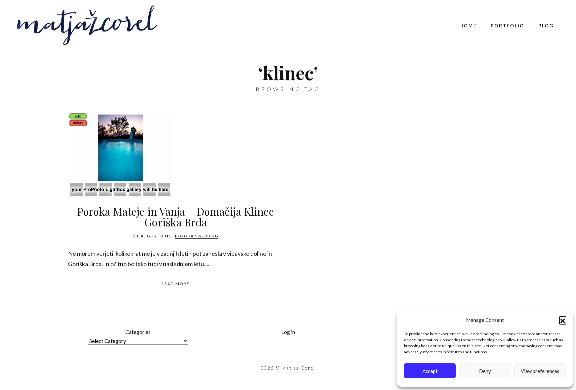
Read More (175, 283)
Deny (485, 371)
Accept (430, 371)
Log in (288, 332)
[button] (562, 320)
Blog (546, 25)
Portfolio (507, 25)
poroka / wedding (196, 235)
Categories (138, 332)
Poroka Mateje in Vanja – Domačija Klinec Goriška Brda (175, 216)
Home (468, 25)
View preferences (540, 371)
